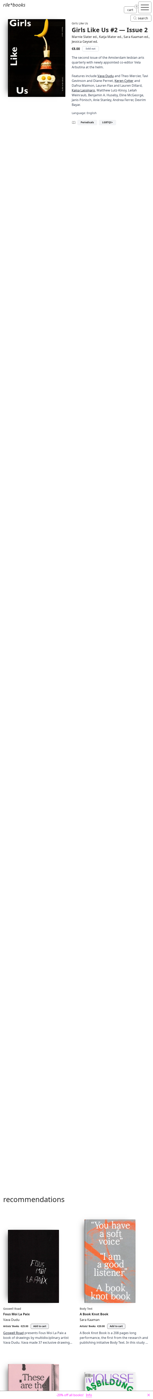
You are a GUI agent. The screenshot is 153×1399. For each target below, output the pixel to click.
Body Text (86, 1309)
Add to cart (39, 1326)
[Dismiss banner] (149, 1395)
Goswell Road (12, 1309)
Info (89, 1395)
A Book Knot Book (94, 1314)
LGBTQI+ (107, 122)
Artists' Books (11, 1326)
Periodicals (87, 122)
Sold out (90, 48)
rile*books (14, 4)
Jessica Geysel (82, 41)
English (92, 113)
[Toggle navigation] (144, 7)
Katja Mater (108, 37)
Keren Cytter (124, 80)
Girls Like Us (80, 23)
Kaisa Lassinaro (83, 90)
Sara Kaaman (133, 37)
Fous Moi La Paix (16, 1314)
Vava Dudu (105, 76)
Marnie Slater (82, 37)
